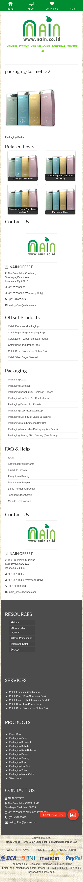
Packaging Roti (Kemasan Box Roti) (27, 423)
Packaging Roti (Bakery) (22, 750)
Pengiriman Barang (18, 476)
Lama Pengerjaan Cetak (21, 488)
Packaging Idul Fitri (19, 766)
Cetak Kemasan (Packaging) (23, 326)
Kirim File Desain (17, 470)
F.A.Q (11, 457)
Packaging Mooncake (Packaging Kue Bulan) (33, 429)
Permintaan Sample (19, 482)
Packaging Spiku (18, 770)
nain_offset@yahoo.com (22, 305)
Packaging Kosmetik (19, 385)
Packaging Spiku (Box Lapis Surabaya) (29, 416)
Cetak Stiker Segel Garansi (23, 357)
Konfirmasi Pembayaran (21, 464)
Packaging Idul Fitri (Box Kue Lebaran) (29, 398)
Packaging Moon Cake (21, 774)
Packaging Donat (18, 754)
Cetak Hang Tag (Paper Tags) (24, 345)
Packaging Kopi (17, 762)
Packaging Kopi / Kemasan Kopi (25, 410)
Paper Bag (15, 734)
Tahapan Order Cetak (20, 495)
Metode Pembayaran (19, 501)
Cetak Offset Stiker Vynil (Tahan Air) (27, 351)
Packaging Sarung (19, 758)
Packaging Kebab (19, 746)
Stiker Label (15, 778)
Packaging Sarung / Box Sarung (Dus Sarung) (33, 435)
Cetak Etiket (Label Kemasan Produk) (28, 338)
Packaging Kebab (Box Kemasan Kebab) (30, 392)
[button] (73, 814)
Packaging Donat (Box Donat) (24, 404)
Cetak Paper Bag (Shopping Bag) (26, 332)
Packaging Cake (17, 379)
